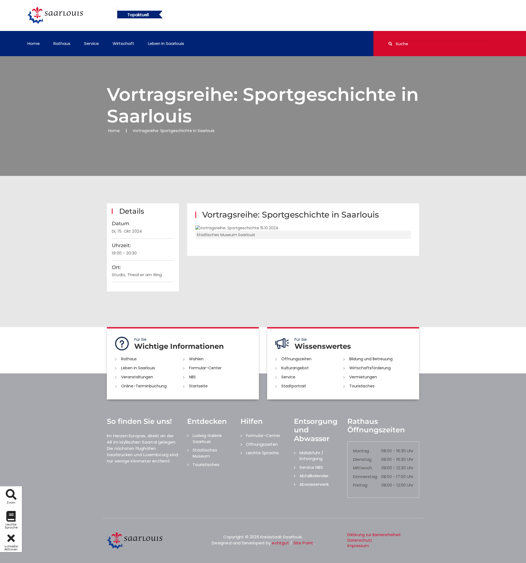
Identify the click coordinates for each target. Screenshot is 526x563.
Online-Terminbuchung (144, 386)
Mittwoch (362, 468)
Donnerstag (365, 476)
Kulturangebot (295, 368)
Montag (361, 451)
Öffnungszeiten (296, 359)
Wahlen (196, 359)
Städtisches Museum (205, 453)
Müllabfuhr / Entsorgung (311, 455)
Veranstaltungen (137, 377)
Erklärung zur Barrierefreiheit (374, 535)
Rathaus (61, 43)
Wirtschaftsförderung (370, 368)
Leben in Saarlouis (166, 43)
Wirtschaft (123, 43)
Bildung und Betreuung (371, 359)
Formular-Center (205, 368)
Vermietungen (363, 377)
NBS (192, 377)
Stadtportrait (293, 386)
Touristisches (362, 386)
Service (91, 43)
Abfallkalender (313, 476)
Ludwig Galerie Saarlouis (207, 438)
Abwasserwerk (314, 484)
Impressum (358, 545)
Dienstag (362, 459)
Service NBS (311, 467)
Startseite (198, 386)
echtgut (280, 543)
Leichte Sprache (262, 453)
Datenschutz (359, 540)
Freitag (360, 485)
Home (33, 43)
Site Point (303, 543)
